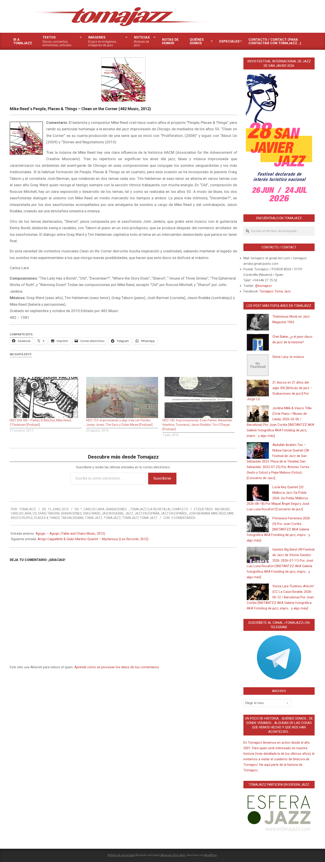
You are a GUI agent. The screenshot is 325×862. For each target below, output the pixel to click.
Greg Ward (91, 513)
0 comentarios (183, 518)
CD (34, 513)
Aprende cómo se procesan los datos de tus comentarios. (117, 667)
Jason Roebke (112, 513)
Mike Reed (218, 513)
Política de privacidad (121, 855)
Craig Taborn (48, 513)
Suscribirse (162, 478)
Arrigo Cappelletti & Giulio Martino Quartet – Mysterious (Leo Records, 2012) (93, 539)
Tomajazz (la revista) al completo (159, 509)
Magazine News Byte (173, 855)
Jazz (129, 513)
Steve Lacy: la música (288, 357)
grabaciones (71, 513)
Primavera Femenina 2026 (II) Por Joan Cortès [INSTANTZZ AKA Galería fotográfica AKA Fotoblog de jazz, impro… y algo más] (278, 529)
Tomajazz (112, 518)
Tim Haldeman (72, 518)
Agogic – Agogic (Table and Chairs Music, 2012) (70, 534)
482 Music (222, 509)
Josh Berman (199, 513)
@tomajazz (263, 286)
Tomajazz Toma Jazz (139, 518)
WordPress (210, 855)
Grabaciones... (117, 509)
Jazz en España (146, 513)
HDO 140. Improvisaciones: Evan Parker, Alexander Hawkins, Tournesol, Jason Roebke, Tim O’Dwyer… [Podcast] (197, 425)
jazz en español (174, 513)
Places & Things (47, 518)
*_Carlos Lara (92, 509)
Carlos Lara (21, 513)
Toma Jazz (93, 518)
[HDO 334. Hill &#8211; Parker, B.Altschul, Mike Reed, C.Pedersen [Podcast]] (46, 397)
